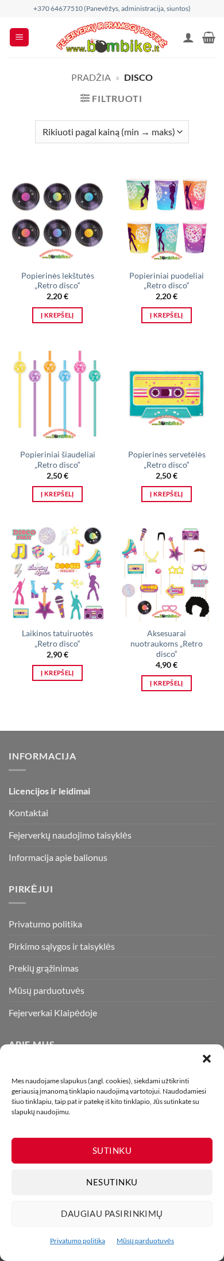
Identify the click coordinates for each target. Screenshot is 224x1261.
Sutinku (112, 1150)
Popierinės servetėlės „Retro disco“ (167, 459)
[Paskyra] (188, 37)
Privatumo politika (77, 1240)
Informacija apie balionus (58, 857)
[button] (207, 1058)
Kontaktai (28, 812)
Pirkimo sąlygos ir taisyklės (62, 946)
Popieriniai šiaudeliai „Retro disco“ (57, 459)
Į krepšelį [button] (57, 315)
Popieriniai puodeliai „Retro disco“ (166, 281)
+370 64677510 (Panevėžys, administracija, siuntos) (112, 8)
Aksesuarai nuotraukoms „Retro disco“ (166, 643)
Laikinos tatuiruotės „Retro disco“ (57, 638)
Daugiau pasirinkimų (112, 1213)
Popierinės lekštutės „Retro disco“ (57, 281)
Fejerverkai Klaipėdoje (53, 1012)
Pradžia (91, 77)
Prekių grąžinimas (44, 967)
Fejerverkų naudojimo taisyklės (70, 834)
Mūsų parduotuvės (145, 1240)
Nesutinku (111, 1182)
